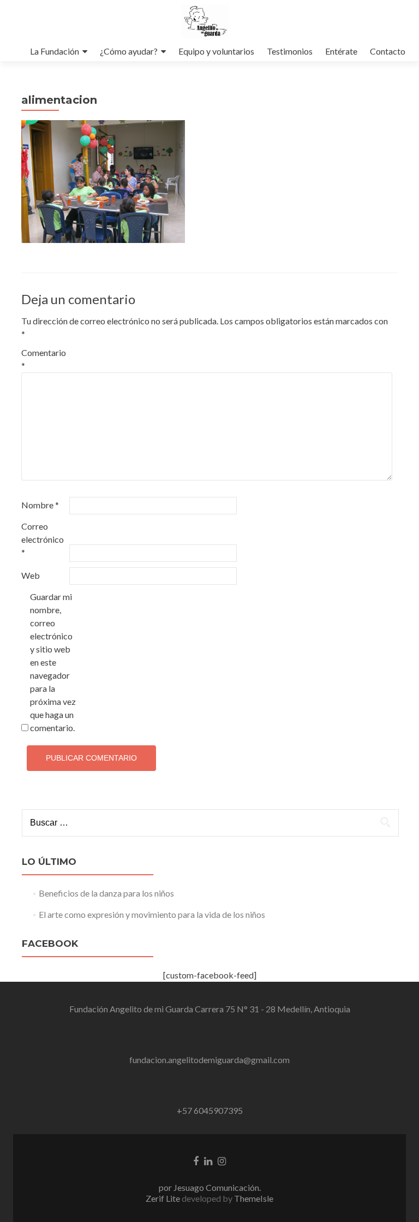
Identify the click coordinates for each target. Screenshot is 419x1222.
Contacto (387, 51)
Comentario (43, 359)
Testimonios (290, 51)
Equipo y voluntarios (216, 51)
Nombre (40, 505)
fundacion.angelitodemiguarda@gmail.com (209, 1059)
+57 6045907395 (210, 1110)
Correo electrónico (42, 539)
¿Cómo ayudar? (129, 51)
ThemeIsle (253, 1198)
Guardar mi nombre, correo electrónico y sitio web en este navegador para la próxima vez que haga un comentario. (53, 662)
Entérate (341, 51)
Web (30, 575)
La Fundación (54, 51)
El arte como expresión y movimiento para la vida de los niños (152, 914)
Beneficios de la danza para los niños (106, 893)
